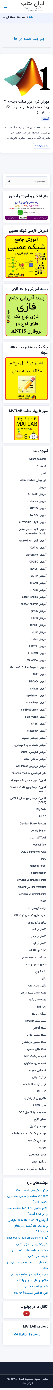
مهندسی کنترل (38, 1126)
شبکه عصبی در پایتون (34, 1042)
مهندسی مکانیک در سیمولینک (29, 1133)
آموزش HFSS (38, 618)
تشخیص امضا (38, 929)
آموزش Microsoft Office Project (28, 667)
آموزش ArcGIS (38, 515)
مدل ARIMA (39, 1105)
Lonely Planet (38, 831)
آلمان (43, 473)
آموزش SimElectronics (33, 710)
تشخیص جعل (38, 936)
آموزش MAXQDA (36, 660)
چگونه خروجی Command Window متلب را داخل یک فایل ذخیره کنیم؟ (27, 1196)
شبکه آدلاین (39, 1028)
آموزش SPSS (38, 724)
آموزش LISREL (37, 646)
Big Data (41, 809)
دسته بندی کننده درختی (33, 993)
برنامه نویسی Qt (37, 908)
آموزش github (38, 611)
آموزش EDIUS (38, 569)
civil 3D (42, 816)
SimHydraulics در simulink (32, 887)
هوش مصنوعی (37, 1155)
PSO (43, 859)
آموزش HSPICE (37, 625)
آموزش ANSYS (37, 508)
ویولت (42, 1148)
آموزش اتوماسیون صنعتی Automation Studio (32, 531)
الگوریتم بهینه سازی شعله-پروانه (28, 780)
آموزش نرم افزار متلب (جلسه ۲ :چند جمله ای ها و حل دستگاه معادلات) (27, 107)
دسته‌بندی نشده (37, 1000)
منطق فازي (40, 1119)
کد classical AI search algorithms (27, 1237)
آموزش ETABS (38, 590)
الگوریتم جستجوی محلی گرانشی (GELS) (28, 800)
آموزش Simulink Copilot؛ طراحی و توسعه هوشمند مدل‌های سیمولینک (28, 1226)
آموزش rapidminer (36, 696)
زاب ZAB (41, 1007)
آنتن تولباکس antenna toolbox (29, 773)
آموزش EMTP (38, 576)
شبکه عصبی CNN (36, 1035)
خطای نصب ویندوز (35, 1286)
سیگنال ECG (39, 1014)
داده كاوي (40, 971)
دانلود (43, 978)
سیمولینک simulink (35, 1021)
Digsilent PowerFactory (33, 824)
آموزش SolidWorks (35, 717)
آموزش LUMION (37, 653)
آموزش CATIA (38, 548)
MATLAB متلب (38, 838)
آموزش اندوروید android (32, 541)
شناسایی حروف (37, 1070)
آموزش (45, 119)
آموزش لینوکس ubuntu (33, 752)
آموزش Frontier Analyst (33, 604)
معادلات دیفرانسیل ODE (32, 1112)
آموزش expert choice (34, 597)
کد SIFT (41, 1091)
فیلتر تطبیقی (39, 1077)
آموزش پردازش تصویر (34, 738)
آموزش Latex (39, 639)
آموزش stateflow (36, 731)
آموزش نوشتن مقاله (35, 759)
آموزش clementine (36, 555)
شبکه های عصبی (36, 1049)
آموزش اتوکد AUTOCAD (32, 522)
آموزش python (38, 689)
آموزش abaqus (38, 501)
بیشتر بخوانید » (42, 146)
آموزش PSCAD (37, 681)
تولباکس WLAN (37, 950)
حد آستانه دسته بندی (34, 957)
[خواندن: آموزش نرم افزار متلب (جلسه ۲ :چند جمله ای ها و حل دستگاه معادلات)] (26, 76)
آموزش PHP (39, 674)
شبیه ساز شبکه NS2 (35, 1056)
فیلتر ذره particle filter (34, 1084)
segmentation (38, 873)
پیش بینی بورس (37, 922)
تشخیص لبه (39, 943)
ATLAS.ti (41, 466)
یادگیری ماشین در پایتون (32, 1169)
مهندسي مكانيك (37, 1141)
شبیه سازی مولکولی (35, 1063)
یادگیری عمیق (38, 1162)
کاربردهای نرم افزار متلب (32, 1244)
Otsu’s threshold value (33, 852)
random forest (38, 866)
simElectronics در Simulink (31, 880)
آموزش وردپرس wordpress (31, 766)
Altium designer (37, 459)
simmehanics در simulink (32, 894)
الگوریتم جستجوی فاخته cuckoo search (28, 789)
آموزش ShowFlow (36, 703)
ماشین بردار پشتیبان (35, 1098)
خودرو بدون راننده (36, 964)
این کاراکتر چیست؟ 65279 (31, 1293)
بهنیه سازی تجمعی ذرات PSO (29, 915)
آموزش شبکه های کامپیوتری (30, 745)
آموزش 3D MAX (37, 494)
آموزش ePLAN (38, 583)
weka (43, 901)
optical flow (39, 845)
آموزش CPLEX (37, 562)
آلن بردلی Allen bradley (33, 480)
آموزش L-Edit (38, 632)
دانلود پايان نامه (37, 986)
